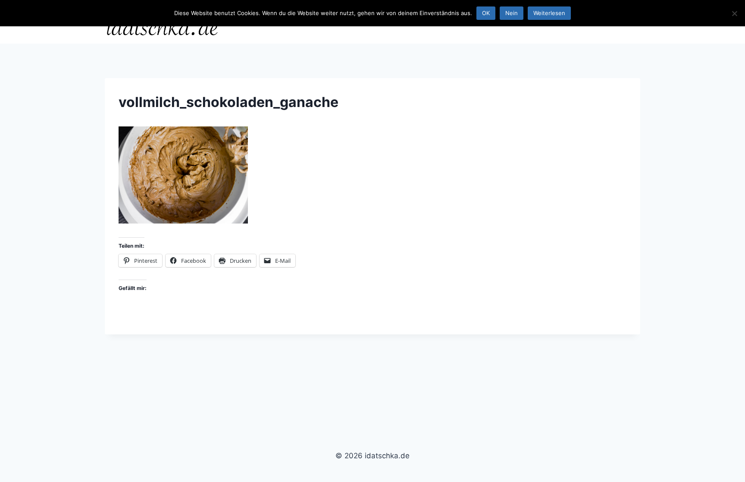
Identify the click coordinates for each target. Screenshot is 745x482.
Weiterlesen (549, 12)
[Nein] (734, 13)
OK (486, 12)
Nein (511, 12)
